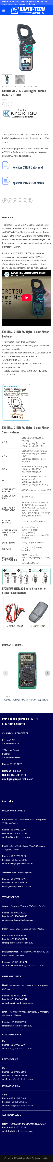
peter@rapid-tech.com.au (20, 942)
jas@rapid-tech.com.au (19, 886)
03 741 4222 (16, 764)
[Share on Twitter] (15, 200)
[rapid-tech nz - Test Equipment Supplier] (28, 10)
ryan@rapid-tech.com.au (20, 1025)
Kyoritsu (7, 86)
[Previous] (6, 48)
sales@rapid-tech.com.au (20, 1079)
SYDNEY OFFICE (10, 897)
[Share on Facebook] (9, 200)
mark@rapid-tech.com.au (20, 863)
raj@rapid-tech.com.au (19, 837)
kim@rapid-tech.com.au (20, 1048)
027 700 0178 (18, 775)
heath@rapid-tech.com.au (20, 1002)
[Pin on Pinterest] (25, 200)
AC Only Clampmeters (26, 86)
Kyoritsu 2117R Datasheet (28, 167)
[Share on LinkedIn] (30, 200)
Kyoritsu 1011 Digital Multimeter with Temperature (26, 700)
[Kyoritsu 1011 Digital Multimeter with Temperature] (26, 671)
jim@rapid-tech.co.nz (21, 779)
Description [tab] (7, 217)
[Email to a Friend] (20, 200)
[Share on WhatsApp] (4, 200)
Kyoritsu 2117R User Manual (29, 183)
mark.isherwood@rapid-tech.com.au (26, 965)
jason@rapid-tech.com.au (20, 919)
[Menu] (4, 10)
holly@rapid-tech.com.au (20, 1131)
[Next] (46, 48)
